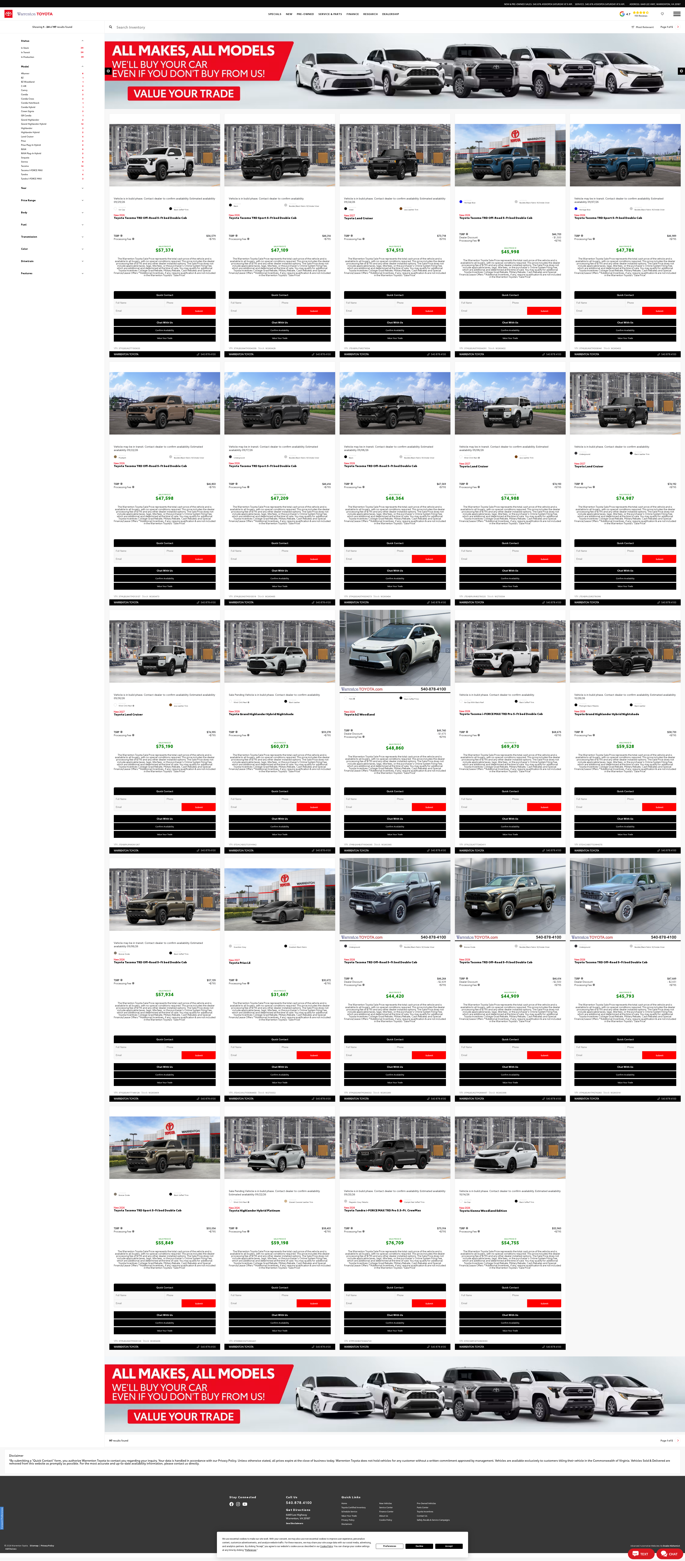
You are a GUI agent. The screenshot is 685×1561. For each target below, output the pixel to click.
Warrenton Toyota (126, 354)
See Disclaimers (294, 1523)
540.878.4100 (208, 354)
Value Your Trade (164, 338)
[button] (217, 154)
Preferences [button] (250, 1550)
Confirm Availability (164, 330)
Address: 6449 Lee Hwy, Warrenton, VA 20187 (655, 4)
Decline (419, 1546)
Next (681, 71)
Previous (108, 71)
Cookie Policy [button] (326, 1546)
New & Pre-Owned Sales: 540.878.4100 (538, 4)
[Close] (45, 2)
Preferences (389, 1546)
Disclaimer (673, 39)
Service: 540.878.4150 (600, 4)
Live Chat (15, 15)
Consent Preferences (1, 1518)
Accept (449, 1546)
